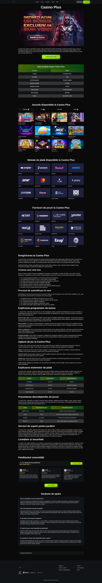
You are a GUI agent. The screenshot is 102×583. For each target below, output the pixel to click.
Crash (58, 109)
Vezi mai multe (51, 485)
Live (42, 109)
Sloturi (74, 109)
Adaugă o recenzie (76, 463)
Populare (25, 109)
